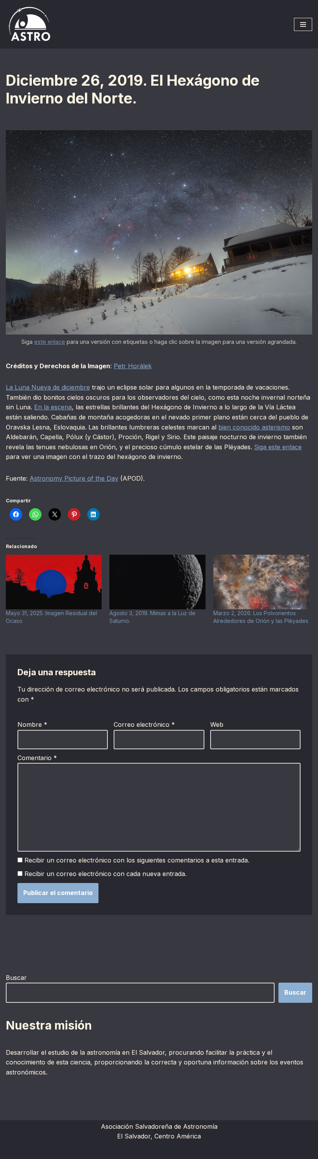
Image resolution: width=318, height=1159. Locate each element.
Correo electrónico (144, 724)
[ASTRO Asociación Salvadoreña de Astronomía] (29, 24)
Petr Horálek (133, 366)
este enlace (49, 341)
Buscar (16, 977)
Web (216, 724)
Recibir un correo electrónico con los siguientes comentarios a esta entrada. (136, 860)
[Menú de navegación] (303, 24)
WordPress (198, 1151)
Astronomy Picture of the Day (73, 478)
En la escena (53, 407)
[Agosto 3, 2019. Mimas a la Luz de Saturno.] (157, 582)
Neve (111, 1151)
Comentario (37, 758)
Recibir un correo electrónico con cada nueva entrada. (105, 874)
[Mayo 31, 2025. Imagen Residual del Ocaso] (54, 582)
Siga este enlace (278, 447)
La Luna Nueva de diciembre (48, 387)
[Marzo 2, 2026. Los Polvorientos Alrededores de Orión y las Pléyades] (261, 582)
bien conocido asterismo (254, 427)
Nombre (32, 724)
